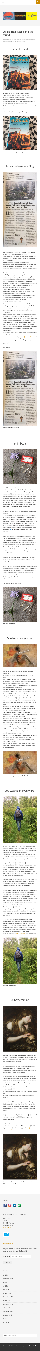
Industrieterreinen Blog (20, 166)
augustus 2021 (7, 1282)
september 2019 (8, 1311)
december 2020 (8, 1297)
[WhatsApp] (19, 1205)
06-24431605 (7, 1228)
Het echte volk (20, 49)
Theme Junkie (33, 1346)
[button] (2, 2)
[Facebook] (5, 1205)
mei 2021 (6, 1290)
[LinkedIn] (14, 1205)
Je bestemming (20, 1000)
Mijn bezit (20, 443)
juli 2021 (5, 1286)
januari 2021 (7, 1293)
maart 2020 (6, 1300)
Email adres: (7, 1256)
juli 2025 (5, 1275)
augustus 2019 (7, 1315)
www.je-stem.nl (7, 1130)
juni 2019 (6, 1322)
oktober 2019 (7, 1308)
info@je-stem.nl (26, 337)
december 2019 (8, 1304)
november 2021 (8, 1279)
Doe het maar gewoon (20, 638)
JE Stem (16, 1346)
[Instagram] (10, 1205)
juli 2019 (5, 1319)
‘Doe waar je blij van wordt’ (20, 790)
